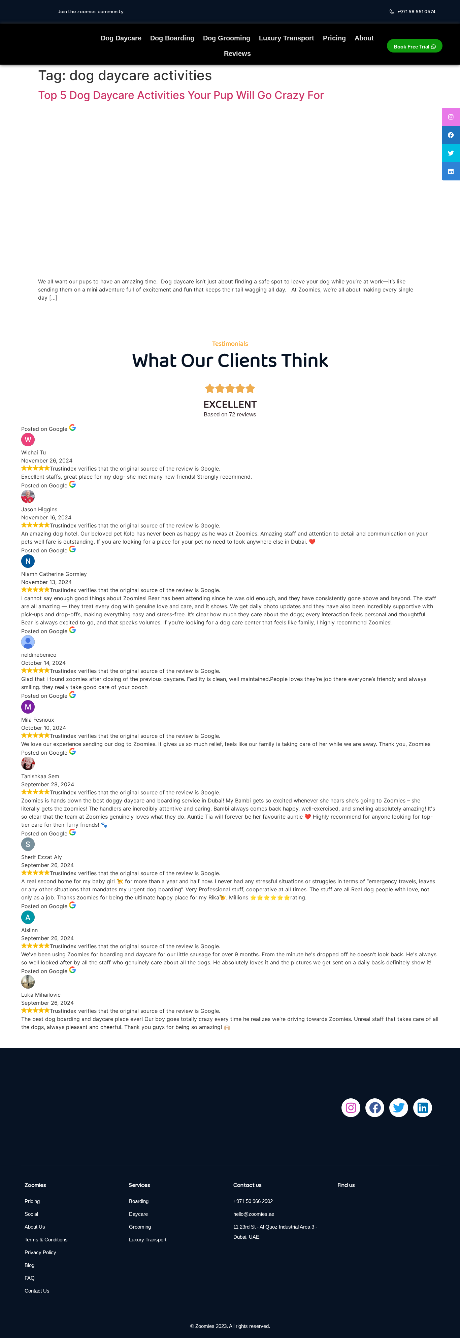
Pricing (334, 38)
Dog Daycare (121, 38)
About (364, 38)
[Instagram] (350, 1107)
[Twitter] (398, 1107)
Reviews (237, 53)
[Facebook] (374, 1107)
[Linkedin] (422, 1107)
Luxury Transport (286, 38)
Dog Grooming (226, 38)
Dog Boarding (172, 38)
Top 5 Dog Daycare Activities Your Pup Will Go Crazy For (183, 95)
